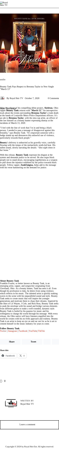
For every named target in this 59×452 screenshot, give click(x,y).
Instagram (12, 331)
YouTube (33, 331)
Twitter (3, 331)
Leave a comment (28, 424)
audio (3, 80)
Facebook (23, 331)
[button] (30, 116)
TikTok (41, 331)
